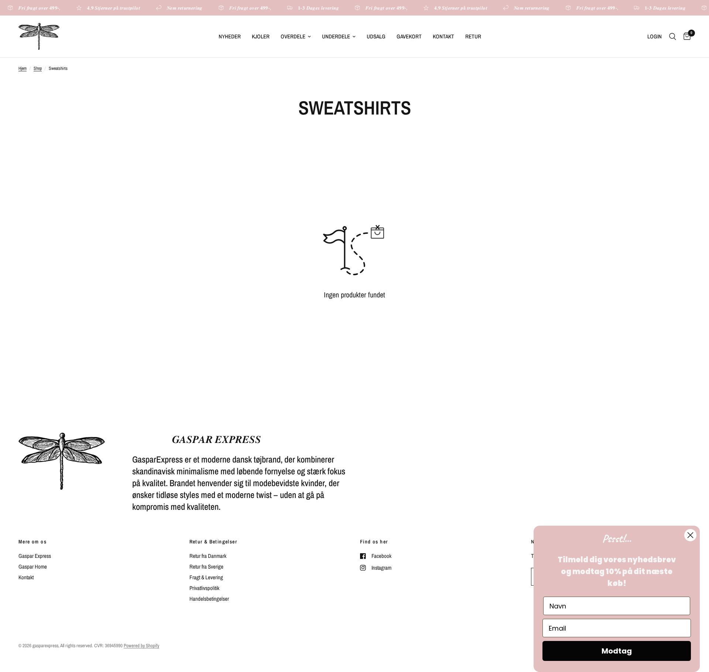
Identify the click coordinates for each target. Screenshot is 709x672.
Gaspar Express (34, 556)
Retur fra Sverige (206, 566)
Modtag (617, 651)
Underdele (336, 36)
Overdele (293, 36)
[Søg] (672, 36)
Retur (473, 36)
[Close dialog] (690, 535)
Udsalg (376, 36)
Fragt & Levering (206, 577)
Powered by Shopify (141, 645)
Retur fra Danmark (207, 556)
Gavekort (409, 36)
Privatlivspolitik (204, 588)
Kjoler (261, 36)
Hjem (22, 68)
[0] (685, 36)
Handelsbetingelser (209, 599)
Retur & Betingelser (213, 541)
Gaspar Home (32, 566)
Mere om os (32, 541)
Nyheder (230, 36)
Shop (38, 68)
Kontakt (443, 36)
